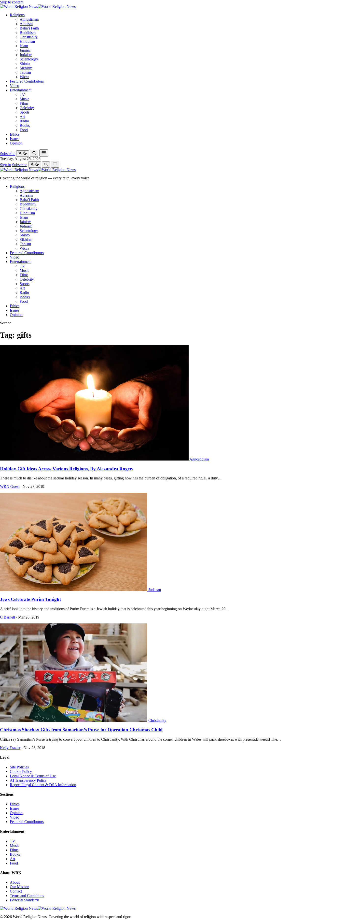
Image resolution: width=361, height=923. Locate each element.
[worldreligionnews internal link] (38, 6)
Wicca (24, 77)
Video (14, 86)
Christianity (29, 37)
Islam (24, 46)
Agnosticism (29, 19)
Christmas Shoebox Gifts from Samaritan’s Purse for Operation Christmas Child (81, 729)
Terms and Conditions (27, 896)
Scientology (29, 59)
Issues (14, 139)
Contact (16, 891)
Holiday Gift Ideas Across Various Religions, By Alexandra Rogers (66, 468)
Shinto (25, 63)
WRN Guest (9, 486)
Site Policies (19, 767)
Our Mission (19, 887)
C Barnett (7, 617)
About (15, 882)
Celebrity (27, 108)
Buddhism (28, 32)
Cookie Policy (21, 771)
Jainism (25, 50)
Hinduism (27, 41)
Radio (24, 121)
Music (24, 99)
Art (22, 117)
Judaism (26, 55)
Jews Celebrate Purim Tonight (30, 599)
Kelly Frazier (10, 748)
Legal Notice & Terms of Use (33, 776)
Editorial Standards (24, 900)
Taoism (25, 72)
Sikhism (26, 68)
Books (25, 125)
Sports (24, 112)
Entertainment (20, 90)
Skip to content (11, 2)
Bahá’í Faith (29, 28)
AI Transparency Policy (28, 780)
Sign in (5, 165)
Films (24, 103)
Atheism (26, 24)
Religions (17, 15)
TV (22, 94)
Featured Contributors (27, 81)
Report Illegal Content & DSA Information (43, 785)
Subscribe (7, 154)
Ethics (14, 134)
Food (24, 130)
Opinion (16, 143)
